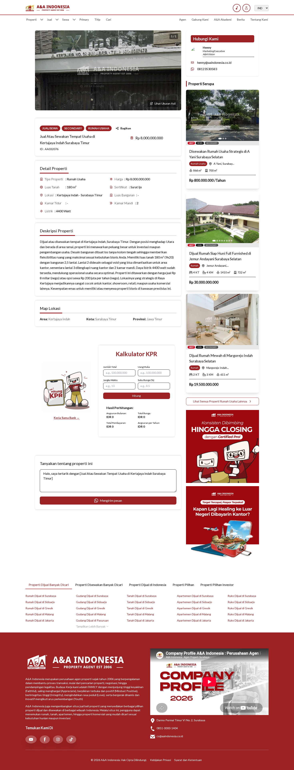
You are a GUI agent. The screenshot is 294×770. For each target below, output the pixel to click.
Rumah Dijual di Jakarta (39, 620)
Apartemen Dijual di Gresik (193, 608)
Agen (182, 19)
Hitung (136, 395)
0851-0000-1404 (167, 728)
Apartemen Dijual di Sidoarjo (194, 602)
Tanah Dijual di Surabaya (141, 595)
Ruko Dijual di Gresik (240, 608)
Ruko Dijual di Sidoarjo (241, 602)
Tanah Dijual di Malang (140, 614)
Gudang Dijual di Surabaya (92, 595)
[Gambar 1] (220, 138)
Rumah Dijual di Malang (39, 614)
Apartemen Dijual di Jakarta (194, 620)
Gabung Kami (200, 19)
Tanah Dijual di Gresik (140, 608)
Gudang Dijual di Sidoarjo (91, 602)
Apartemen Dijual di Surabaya (195, 595)
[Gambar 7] (229, 240)
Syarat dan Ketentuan (188, 760)
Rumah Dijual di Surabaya (40, 595)
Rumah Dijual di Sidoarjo (40, 602)
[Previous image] (191, 115)
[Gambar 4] (222, 240)
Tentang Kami (259, 19)
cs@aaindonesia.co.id (170, 736)
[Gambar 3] (225, 138)
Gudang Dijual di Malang (91, 614)
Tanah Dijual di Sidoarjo (141, 602)
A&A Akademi (222, 19)
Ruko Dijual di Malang (241, 614)
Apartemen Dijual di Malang (194, 614)
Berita (241, 19)
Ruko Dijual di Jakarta (241, 620)
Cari (108, 19)
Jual (49, 19)
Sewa (65, 19)
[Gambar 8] (231, 240)
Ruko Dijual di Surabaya (242, 595)
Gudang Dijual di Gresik (90, 608)
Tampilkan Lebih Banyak (90, 626)
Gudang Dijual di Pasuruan (92, 620)
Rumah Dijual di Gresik (39, 608)
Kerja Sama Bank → (66, 417)
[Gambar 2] (223, 138)
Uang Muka (144, 366)
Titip (97, 19)
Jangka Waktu (110, 380)
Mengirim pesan (111, 500)
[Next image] (253, 115)
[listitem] (31, 739)
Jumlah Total (110, 366)
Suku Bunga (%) (146, 380)
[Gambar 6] (227, 240)
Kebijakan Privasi (160, 760)
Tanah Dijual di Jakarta (140, 620)
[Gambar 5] (224, 240)
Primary (84, 19)
